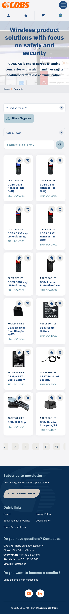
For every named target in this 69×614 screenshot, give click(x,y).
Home (7, 89)
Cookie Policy (43, 520)
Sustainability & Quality (17, 520)
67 (46, 446)
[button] (60, 144)
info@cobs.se (18, 563)
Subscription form (21, 493)
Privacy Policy (43, 514)
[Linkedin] (40, 593)
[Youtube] (29, 593)
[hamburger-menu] (63, 5)
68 (56, 446)
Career (7, 514)
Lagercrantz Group (48, 607)
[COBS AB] (15, 5)
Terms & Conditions (15, 527)
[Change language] (60, 15)
